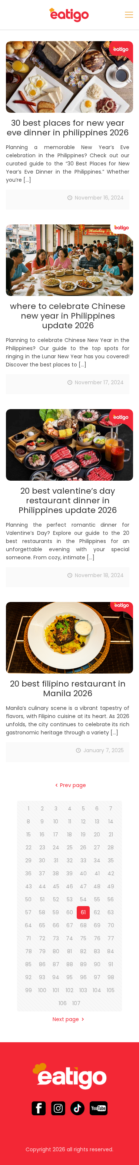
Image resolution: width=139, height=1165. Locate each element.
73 (56, 938)
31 (56, 860)
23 (42, 847)
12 (83, 821)
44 (42, 886)
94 (55, 977)
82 (83, 951)
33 (83, 860)
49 (110, 886)
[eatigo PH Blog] (69, 15)
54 (83, 899)
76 (97, 938)
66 (56, 925)
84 (110, 951)
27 (97, 847)
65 (42, 925)
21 (111, 834)
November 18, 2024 (99, 575)
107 (76, 1003)
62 (97, 912)
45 (56, 886)
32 (70, 860)
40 (83, 873)
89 (83, 964)
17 (55, 834)
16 (42, 834)
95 (69, 977)
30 (42, 860)
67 (69, 925)
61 (83, 912)
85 (28, 964)
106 (63, 1003)
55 (97, 899)
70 (110, 925)
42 (110, 873)
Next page (66, 1019)
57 (28, 912)
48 (96, 886)
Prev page (73, 785)
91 (110, 964)
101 (56, 990)
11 (69, 821)
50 (28, 899)
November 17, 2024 (99, 382)
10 (55, 821)
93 (42, 977)
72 (42, 938)
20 (97, 834)
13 (97, 821)
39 (69, 873)
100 (42, 990)
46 (69, 886)
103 (83, 990)
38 (56, 873)
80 (56, 951)
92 (28, 977)
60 (69, 912)
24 (56, 847)
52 (56, 899)
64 (28, 925)
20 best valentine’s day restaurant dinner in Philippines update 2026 (68, 500)
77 (110, 938)
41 (97, 873)
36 (28, 873)
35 (111, 860)
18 (69, 834)
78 (28, 951)
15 (28, 834)
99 (28, 990)
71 (28, 938)
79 (42, 951)
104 (97, 990)
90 (97, 964)
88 (69, 964)
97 (97, 977)
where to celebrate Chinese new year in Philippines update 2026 (67, 315)
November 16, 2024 (99, 197)
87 (56, 964)
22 (29, 847)
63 (110, 912)
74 (69, 938)
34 (97, 860)
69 (97, 925)
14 (110, 821)
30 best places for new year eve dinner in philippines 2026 (68, 127)
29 (28, 860)
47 (83, 886)
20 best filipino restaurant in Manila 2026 (68, 688)
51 (42, 899)
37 (42, 873)
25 (70, 847)
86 (42, 964)
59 (56, 912)
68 (83, 925)
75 (83, 938)
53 (70, 899)
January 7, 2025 (103, 750)
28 (110, 847)
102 (69, 990)
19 (83, 834)
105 (111, 990)
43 (28, 886)
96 (83, 977)
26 (83, 847)
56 (110, 899)
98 (110, 977)
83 (97, 951)
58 (42, 912)
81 (69, 951)
